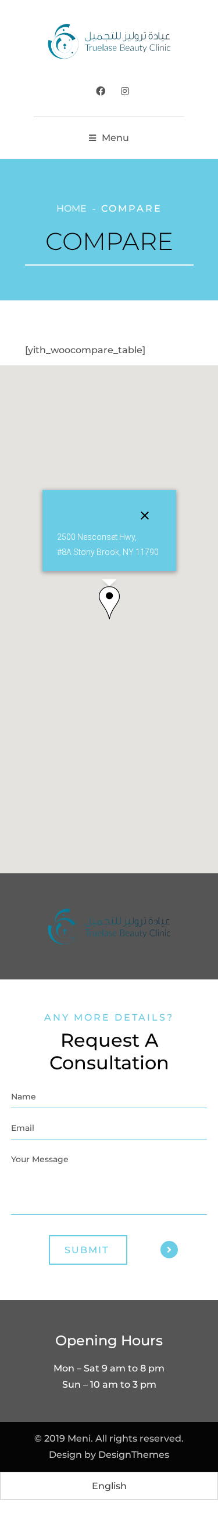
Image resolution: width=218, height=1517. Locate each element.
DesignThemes (133, 1454)
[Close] (145, 515)
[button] (109, 603)
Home (71, 208)
